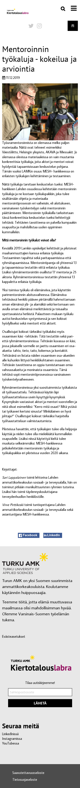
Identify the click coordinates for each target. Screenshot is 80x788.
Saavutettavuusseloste (28, 773)
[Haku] (63, 8)
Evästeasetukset (13, 636)
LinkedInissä (10, 734)
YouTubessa (10, 743)
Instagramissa (12, 738)
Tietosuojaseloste (24, 779)
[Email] (40, 697)
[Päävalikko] (74, 8)
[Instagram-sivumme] (39, 26)
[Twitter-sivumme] (31, 26)
